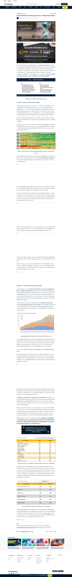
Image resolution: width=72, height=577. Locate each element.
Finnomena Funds (20, 13)
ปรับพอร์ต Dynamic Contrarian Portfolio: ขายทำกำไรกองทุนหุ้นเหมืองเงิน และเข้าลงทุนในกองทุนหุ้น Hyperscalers (14, 548)
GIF (32, 531)
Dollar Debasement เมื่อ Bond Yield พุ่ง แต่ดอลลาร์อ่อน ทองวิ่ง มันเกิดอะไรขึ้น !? (57, 548)
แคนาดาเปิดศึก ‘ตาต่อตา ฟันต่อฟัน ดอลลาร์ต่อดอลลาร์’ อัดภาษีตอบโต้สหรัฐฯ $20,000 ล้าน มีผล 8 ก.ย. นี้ (42, 548)
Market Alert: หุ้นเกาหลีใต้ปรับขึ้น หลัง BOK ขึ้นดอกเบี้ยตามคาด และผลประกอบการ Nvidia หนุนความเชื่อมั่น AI (28, 548)
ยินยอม (49, 575)
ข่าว (24, 13)
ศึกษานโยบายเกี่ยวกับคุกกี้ (42, 575)
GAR (30, 531)
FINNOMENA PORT (24, 531)
